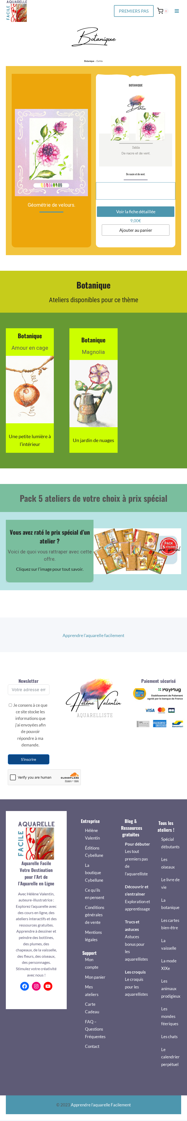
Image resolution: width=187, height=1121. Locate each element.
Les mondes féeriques (169, 1016)
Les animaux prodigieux (170, 988)
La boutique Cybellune (94, 873)
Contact (92, 1046)
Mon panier (95, 977)
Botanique (89, 61)
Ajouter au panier (135, 230)
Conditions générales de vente (94, 915)
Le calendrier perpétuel (170, 1057)
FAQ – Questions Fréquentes (95, 1029)
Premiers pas (134, 11)
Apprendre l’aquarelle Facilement (101, 1104)
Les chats (169, 1036)
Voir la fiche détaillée (135, 211)
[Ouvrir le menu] (176, 11)
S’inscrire (28, 759)
